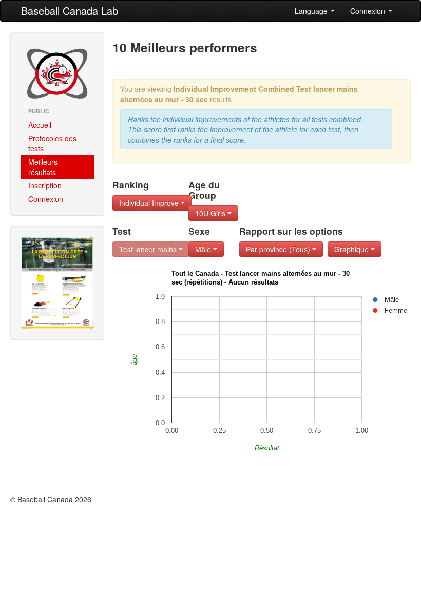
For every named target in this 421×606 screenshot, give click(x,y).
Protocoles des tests (52, 143)
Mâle (204, 249)
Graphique (352, 249)
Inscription (45, 185)
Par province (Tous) (279, 249)
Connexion (368, 11)
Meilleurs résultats (43, 167)
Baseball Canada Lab (69, 10)
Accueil (39, 125)
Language (312, 11)
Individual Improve (150, 203)
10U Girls (211, 213)
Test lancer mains (149, 249)
